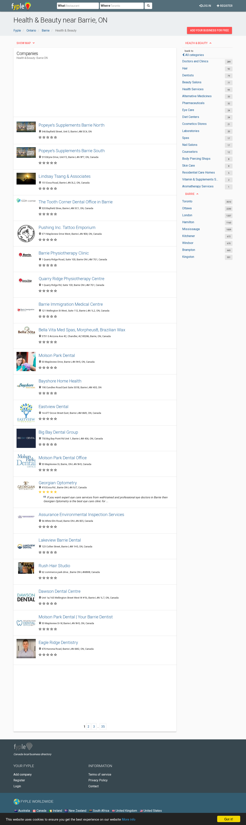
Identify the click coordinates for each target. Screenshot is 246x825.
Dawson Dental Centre (60, 591)
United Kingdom (126, 810)
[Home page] (21, 6)
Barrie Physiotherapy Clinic (64, 253)
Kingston (188, 257)
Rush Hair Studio (54, 565)
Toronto (187, 201)
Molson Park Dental (57, 355)
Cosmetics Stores (194, 124)
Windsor (187, 243)
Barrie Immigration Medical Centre (71, 304)
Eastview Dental (53, 406)
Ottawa (187, 208)
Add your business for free (209, 30)
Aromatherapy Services (198, 186)
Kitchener (188, 236)
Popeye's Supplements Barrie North (72, 125)
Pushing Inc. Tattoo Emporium (67, 227)
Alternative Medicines (197, 96)
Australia (23, 810)
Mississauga (191, 229)
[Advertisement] (86, 90)
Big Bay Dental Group (58, 432)
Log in (206, 5)
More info (128, 819)
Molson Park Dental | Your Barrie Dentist (76, 616)
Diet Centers (190, 117)
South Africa (100, 810)
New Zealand (77, 810)
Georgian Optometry (58, 482)
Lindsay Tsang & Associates (65, 176)
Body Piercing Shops (196, 158)
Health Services (193, 89)
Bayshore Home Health (60, 380)
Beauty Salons (191, 82)
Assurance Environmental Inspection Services (81, 514)
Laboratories (190, 131)
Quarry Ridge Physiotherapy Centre (71, 278)
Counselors (190, 152)
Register (226, 5)
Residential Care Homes (198, 172)
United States (152, 810)
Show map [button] (24, 43)
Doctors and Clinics (195, 61)
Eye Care (188, 110)
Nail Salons (189, 145)
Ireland (57, 810)
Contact (93, 786)
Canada (41, 810)
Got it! (228, 819)
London (187, 215)
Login (17, 786)
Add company (22, 774)
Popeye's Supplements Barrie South (72, 150)
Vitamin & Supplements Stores (200, 179)
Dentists (188, 75)
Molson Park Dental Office (63, 457)
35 (103, 726)
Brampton (188, 250)
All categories (194, 55)
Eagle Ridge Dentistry (58, 642)
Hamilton (188, 222)
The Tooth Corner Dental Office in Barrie (76, 201)
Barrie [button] (189, 193)
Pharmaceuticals (193, 103)
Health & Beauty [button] (196, 43)
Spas (185, 138)
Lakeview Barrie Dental (60, 540)
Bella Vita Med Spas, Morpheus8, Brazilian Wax (82, 329)
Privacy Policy (98, 780)
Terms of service (99, 774)
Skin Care (188, 165)
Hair (185, 68)
